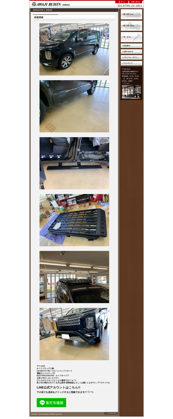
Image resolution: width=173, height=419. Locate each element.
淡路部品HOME (38, 10)
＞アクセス (126, 83)
